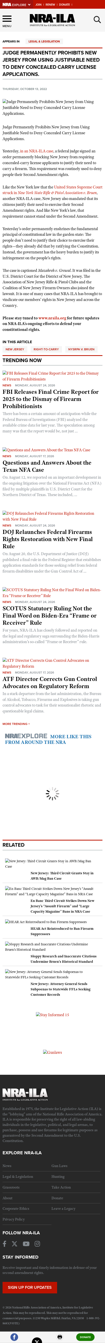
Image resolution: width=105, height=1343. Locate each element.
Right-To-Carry (46, 349)
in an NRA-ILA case (36, 151)
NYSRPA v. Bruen (81, 349)
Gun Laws (59, 1165)
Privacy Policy (14, 1219)
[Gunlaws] (52, 1052)
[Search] (97, 20)
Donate (64, 4)
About (7, 1198)
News (7, 385)
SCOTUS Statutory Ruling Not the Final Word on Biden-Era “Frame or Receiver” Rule (50, 615)
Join (38, 4)
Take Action (61, 1187)
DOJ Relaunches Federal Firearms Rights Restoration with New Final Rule (48, 539)
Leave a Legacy (63, 1208)
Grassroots (11, 1187)
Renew (50, 4)
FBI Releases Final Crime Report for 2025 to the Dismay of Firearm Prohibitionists (51, 399)
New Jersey (15, 349)
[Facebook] (14, 1339)
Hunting (57, 1176)
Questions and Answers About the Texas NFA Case (47, 466)
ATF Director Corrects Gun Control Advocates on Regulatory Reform (50, 682)
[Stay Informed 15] (52, 1014)
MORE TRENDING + (16, 724)
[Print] (60, 1339)
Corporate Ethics (16, 1208)
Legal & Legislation (44, 41)
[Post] (37, 1339)
